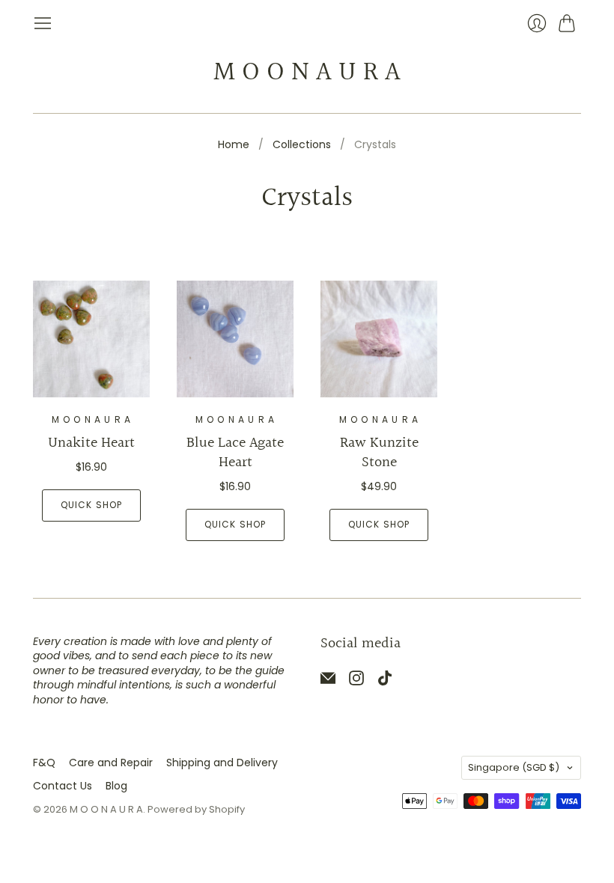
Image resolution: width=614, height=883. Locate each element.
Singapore (513, 767)
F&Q (44, 762)
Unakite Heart (91, 443)
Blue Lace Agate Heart (235, 452)
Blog (116, 785)
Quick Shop (92, 504)
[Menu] (42, 23)
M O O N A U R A (307, 73)
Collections (302, 145)
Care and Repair (111, 762)
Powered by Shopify (196, 809)
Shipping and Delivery (222, 762)
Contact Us (62, 785)
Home (233, 145)
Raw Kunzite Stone (379, 452)
